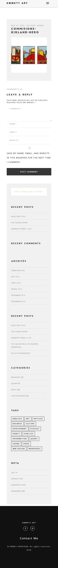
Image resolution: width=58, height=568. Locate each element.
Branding (15, 377)
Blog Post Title (18, 216)
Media (14, 389)
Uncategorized (18, 396)
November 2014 (18, 301)
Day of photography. (21, 353)
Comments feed (18, 485)
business (17, 424)
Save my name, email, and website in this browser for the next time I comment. (29, 157)
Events (16, 434)
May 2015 (15, 277)
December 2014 (18, 295)
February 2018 (18, 270)
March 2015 (16, 289)
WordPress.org (18, 491)
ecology (34, 429)
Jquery (14, 383)
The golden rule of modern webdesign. (24, 345)
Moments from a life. (21, 229)
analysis (17, 419)
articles (38, 419)
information (20, 439)
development (20, 429)
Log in (14, 472)
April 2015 (16, 283)
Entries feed (17, 479)
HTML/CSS (28, 434)
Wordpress (35, 449)
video (26, 444)
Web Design (19, 449)
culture (30, 424)
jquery (34, 439)
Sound (16, 444)
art (28, 419)
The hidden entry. (19, 222)
